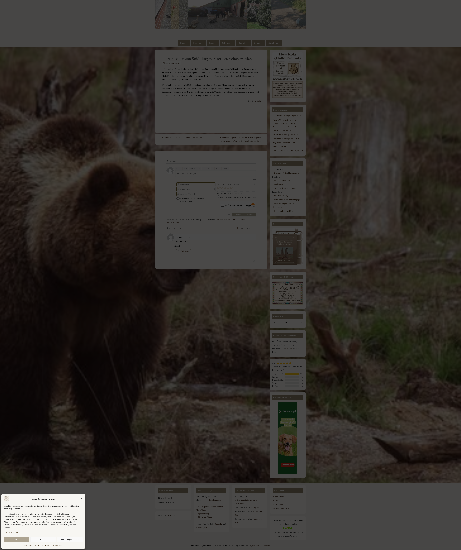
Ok (16, 539)
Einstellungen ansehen (70, 539)
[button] (81, 499)
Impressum (59, 545)
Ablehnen (43, 539)
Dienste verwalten (11, 532)
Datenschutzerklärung (45, 545)
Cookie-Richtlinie (29, 545)
